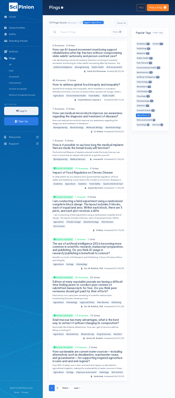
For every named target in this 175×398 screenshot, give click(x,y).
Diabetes (82, 184)
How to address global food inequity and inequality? (86, 84)
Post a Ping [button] (156, 7)
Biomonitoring (87, 334)
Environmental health (76, 95)
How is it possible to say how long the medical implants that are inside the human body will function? (87, 146)
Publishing (116, 302)
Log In (23, 110)
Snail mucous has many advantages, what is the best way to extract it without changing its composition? (85, 321)
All (10, 64)
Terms (16, 392)
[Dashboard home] (21, 6)
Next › (66, 387)
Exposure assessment (86, 372)
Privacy (24, 392)
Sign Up (23, 121)
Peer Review (107, 222)
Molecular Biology (94, 127)
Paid (11, 70)
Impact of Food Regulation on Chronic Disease (82, 172)
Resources (15, 137)
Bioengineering (82, 67)
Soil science (59, 226)
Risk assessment (114, 67)
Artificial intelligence (62, 67)
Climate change (73, 222)
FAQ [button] (141, 7)
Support (13, 143)
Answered (14, 76)
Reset (121, 23)
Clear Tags (158, 32)
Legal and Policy (87, 302)
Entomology (81, 264)
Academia (57, 184)
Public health (98, 67)
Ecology (69, 264)
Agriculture (58, 95)
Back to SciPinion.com (21, 387)
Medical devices (77, 159)
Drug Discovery (104, 334)
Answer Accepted (18, 88)
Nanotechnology (113, 127)
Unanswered (15, 82)
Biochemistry (72, 334)
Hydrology (104, 372)
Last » (77, 387)
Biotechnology (76, 127)
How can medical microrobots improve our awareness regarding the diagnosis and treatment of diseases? (87, 114)
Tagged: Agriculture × (93, 22)
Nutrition (118, 334)
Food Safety (94, 95)
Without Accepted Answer (22, 94)
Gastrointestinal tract (113, 184)
